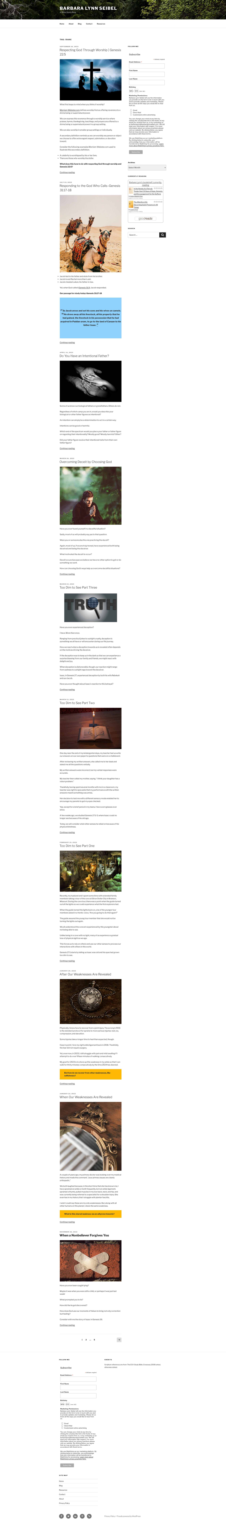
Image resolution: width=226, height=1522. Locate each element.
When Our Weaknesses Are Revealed (86, 1097)
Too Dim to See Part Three (78, 587)
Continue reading (67, 172)
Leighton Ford (134, 209)
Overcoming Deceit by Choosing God (86, 462)
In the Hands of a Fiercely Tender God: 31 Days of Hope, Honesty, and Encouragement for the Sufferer (148, 191)
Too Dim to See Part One (77, 846)
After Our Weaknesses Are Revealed (85, 974)
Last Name (133, 79)
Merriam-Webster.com (70, 110)
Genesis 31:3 (84, 288)
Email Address (135, 62)
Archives (131, 162)
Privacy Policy (64, 1503)
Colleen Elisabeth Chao (136, 196)
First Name (133, 70)
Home (62, 24)
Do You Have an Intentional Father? (84, 356)
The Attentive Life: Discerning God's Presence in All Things (146, 204)
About (71, 24)
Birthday (132, 87)
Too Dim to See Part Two (77, 703)
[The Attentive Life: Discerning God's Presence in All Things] (131, 207)
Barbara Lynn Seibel (88, 8)
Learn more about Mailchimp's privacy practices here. (146, 145)
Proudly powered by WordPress (129, 1516)
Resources (101, 24)
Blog (80, 24)
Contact (89, 24)
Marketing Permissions (138, 95)
